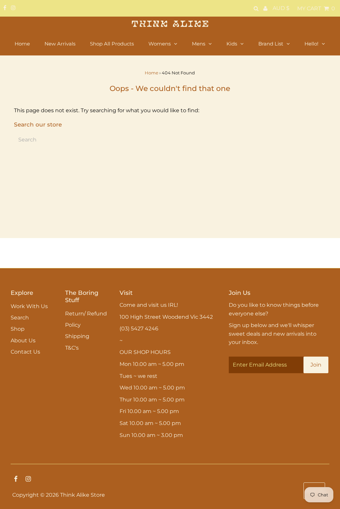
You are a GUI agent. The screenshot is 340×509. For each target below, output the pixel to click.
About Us (23, 340)
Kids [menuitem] (231, 44)
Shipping (77, 336)
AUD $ (281, 8)
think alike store (82, 495)
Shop (18, 329)
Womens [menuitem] (159, 44)
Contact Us (25, 352)
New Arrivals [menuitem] (59, 44)
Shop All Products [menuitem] (112, 44)
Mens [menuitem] (198, 44)
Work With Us (29, 306)
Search (20, 317)
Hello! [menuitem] (311, 44)
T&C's (72, 348)
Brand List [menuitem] (270, 44)
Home (151, 72)
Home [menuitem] (22, 44)
